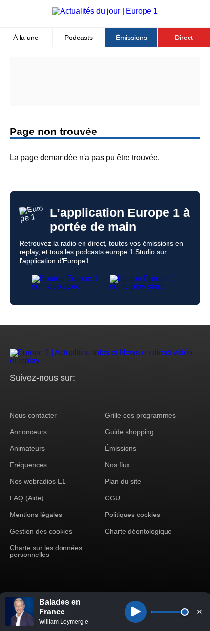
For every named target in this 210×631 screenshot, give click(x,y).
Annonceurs (28, 432)
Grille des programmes (140, 415)
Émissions (131, 37)
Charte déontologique (138, 531)
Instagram (32, 396)
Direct (184, 37)
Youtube (66, 396)
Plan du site (123, 481)
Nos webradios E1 (38, 481)
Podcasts (78, 37)
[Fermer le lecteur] (199, 611)
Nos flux (117, 465)
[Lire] (136, 612)
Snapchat (82, 396)
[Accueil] (105, 11)
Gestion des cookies (41, 531)
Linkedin (99, 396)
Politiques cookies (132, 514)
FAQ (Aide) (27, 498)
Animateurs (27, 448)
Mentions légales (36, 514)
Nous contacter (33, 415)
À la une (26, 37)
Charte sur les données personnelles (46, 551)
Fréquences (28, 465)
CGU (112, 498)
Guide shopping (129, 432)
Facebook (49, 396)
